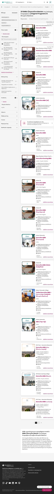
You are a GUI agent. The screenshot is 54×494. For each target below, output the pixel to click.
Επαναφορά (14, 12)
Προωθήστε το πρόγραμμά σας (34, 470)
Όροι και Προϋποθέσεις (20, 490)
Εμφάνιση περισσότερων (6, 72)
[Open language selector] (47, 2)
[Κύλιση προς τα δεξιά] (52, 7)
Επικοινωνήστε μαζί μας (33, 472)
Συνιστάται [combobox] (49, 22)
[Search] (44, 2)
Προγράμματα (20, 2)
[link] (41, 422)
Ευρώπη (4, 101)
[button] (5, 17)
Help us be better (47, 490)
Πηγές (30, 2)
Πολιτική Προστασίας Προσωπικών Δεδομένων (35, 490)
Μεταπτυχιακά (6, 33)
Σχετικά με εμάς (31, 467)
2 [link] (38, 422)
